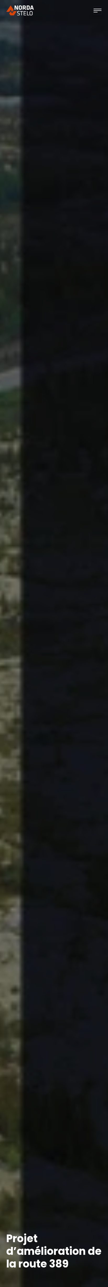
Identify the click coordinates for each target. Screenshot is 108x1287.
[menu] (97, 10)
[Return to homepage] (20, 10)
